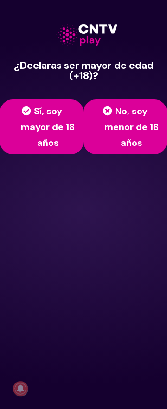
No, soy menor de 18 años (131, 127)
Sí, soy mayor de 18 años (48, 127)
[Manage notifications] (20, 388)
